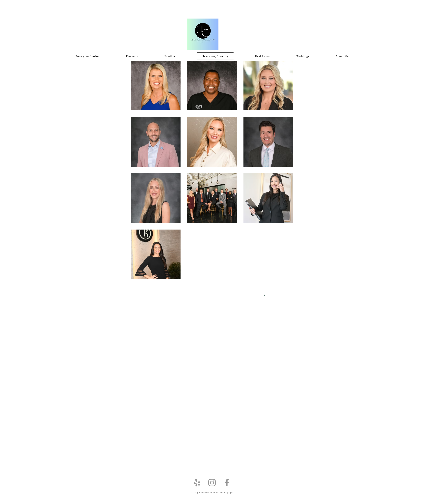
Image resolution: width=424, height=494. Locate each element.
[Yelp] (197, 483)
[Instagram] (212, 483)
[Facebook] (227, 483)
